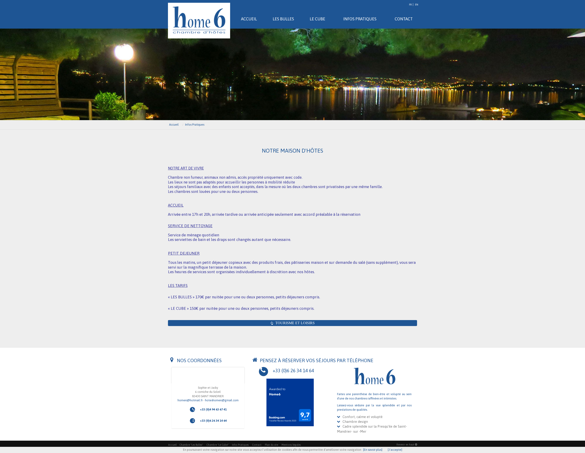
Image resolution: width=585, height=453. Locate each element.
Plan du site (271, 444)
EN (416, 4)
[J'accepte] (395, 449)
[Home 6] (199, 20)
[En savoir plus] (372, 449)
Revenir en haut (405, 444)
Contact (256, 444)
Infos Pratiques (240, 444)
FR (410, 4)
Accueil (172, 444)
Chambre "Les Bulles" (191, 444)
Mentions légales (291, 444)
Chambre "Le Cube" (217, 444)
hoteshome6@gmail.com (222, 400)
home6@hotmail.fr (190, 400)
